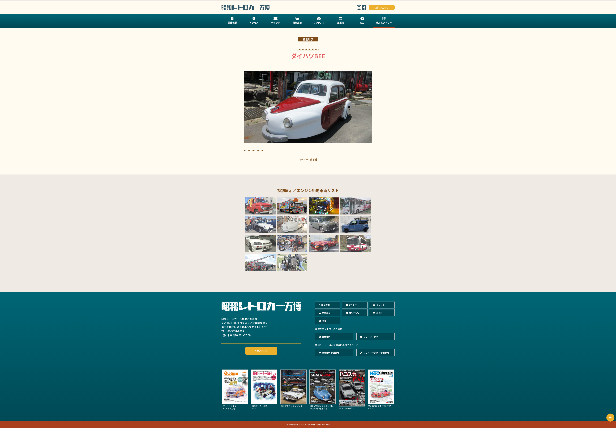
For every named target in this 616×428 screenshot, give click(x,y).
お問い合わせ (382, 7)
